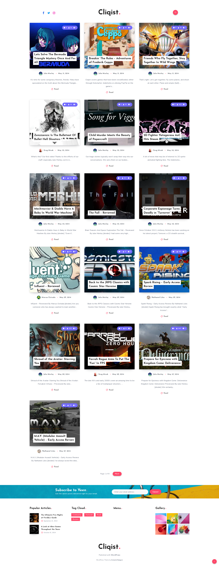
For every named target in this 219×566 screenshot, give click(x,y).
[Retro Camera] (172, 518)
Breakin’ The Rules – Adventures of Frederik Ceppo (110, 60)
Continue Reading (69, 62)
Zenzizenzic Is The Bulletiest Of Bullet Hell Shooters (55, 137)
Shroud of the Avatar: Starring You (54, 361)
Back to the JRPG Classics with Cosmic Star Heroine (109, 284)
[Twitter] (49, 12)
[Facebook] (43, 12)
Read (56, 89)
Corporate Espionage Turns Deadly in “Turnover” (162, 211)
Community (77, 515)
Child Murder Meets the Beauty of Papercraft (109, 137)
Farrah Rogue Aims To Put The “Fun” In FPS (109, 361)
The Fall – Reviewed (102, 213)
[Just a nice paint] (172, 529)
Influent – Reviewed (47, 286)
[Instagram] (54, 12)
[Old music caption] (183, 518)
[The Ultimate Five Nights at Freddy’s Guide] (34, 517)
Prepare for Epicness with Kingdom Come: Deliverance (162, 361)
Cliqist (108, 12)
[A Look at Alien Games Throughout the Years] (34, 529)
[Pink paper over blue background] (160, 518)
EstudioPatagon (117, 560)
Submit (155, 492)
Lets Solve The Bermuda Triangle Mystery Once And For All (55, 58)
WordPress (115, 555)
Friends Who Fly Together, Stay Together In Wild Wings (164, 60)
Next (117, 474)
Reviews (76, 519)
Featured (89, 515)
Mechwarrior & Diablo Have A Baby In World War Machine (54, 211)
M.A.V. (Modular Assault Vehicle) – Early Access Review (54, 438)
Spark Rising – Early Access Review (162, 284)
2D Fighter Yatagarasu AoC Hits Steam (162, 137)
